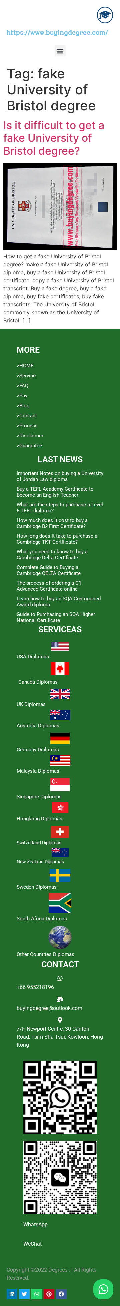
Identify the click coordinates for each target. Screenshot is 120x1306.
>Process (27, 426)
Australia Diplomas (38, 726)
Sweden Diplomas (37, 887)
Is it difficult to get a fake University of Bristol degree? (53, 138)
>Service (26, 376)
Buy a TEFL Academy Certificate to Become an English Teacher (55, 492)
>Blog (23, 406)
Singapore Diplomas (39, 797)
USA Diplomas (33, 657)
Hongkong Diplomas (39, 819)
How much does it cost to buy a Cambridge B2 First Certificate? (52, 523)
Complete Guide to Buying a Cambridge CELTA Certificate (49, 570)
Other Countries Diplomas (45, 954)
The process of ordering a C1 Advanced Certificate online (49, 586)
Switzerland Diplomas (39, 842)
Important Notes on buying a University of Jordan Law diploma (60, 476)
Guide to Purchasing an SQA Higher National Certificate (56, 617)
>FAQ (22, 386)
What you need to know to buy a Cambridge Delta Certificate (52, 555)
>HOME (25, 366)
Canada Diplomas (38, 682)
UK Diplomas (31, 704)
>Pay (22, 396)
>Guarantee (29, 446)
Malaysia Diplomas (38, 771)
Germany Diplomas (38, 750)
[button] (60, 50)
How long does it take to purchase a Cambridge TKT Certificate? (57, 539)
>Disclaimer (30, 436)
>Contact (27, 416)
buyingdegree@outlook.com (49, 1008)
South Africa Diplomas (42, 919)
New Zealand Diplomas (40, 861)
